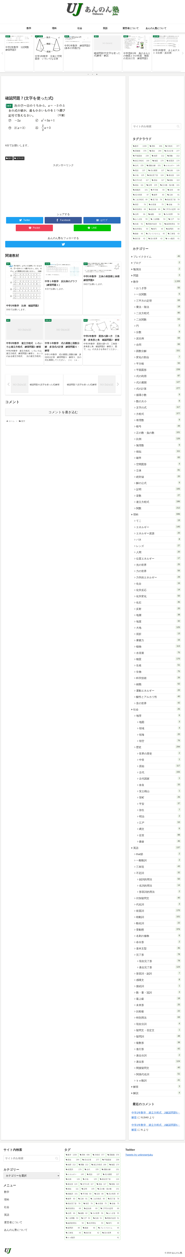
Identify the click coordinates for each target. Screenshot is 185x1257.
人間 (158, 552)
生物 (158, 671)
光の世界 (158, 564)
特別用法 (158, 1017)
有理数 (158, 420)
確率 (158, 457)
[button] (178, 126)
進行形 (158, 1049)
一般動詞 (158, 860)
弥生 (159, 810)
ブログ (156, 262)
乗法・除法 (158, 306)
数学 (10, 158)
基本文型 (158, 948)
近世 (159, 835)
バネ (158, 539)
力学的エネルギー (158, 577)
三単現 (158, 866)
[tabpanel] (19, 52)
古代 (159, 772)
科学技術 (158, 678)
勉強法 (156, 269)
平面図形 (158, 369)
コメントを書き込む (63, 412)
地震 (158, 621)
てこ (158, 520)
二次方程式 (158, 313)
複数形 (158, 1042)
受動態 (158, 929)
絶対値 (158, 476)
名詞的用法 (159, 885)
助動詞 (158, 917)
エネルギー (158, 527)
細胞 (158, 684)
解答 (156, 1086)
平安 (159, 803)
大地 (158, 627)
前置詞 (158, 910)
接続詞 (158, 986)
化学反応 (158, 590)
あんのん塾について (15, 1229)
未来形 (158, 1005)
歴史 (158, 747)
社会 (156, 709)
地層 (158, 615)
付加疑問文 (158, 898)
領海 (159, 734)
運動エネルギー (158, 690)
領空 (159, 740)
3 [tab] (96, 74)
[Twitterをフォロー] (63, 244)
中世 (159, 759)
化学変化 (158, 596)
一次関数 (158, 294)
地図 (159, 722)
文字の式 (20, 158)
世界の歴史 (159, 753)
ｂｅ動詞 (158, 1080)
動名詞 (158, 923)
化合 (158, 583)
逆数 (158, 495)
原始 (159, 766)
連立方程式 (158, 501)
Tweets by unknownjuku (139, 1154)
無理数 (158, 445)
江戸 (159, 822)
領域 (159, 728)
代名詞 (158, 904)
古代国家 (159, 778)
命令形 (158, 942)
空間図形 (158, 464)
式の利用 (158, 376)
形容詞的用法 (159, 891)
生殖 (158, 665)
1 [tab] (88, 74)
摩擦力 (158, 640)
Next (182, 53)
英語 (156, 847)
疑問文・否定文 (158, 1030)
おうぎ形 (158, 288)
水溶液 (158, 652)
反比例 (158, 338)
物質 (158, 659)
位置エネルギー (158, 558)
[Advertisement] (63, 85)
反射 (158, 608)
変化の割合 (158, 357)
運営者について (13, 1222)
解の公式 (158, 483)
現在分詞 (158, 1024)
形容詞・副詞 (158, 973)
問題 (156, 275)
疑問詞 (158, 1036)
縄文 (159, 828)
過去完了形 (159, 967)
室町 (159, 797)
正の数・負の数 (158, 432)
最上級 (158, 998)
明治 (159, 816)
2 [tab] (92, 74)
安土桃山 (159, 791)
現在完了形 (159, 961)
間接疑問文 (158, 1067)
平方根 (158, 363)
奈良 (159, 784)
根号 (158, 426)
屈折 (158, 633)
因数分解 (158, 351)
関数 (158, 508)
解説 (156, 1093)
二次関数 (158, 319)
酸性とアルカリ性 (158, 696)
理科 (156, 514)
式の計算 (158, 388)
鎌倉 (159, 841)
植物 (158, 646)
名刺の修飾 (158, 935)
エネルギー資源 (158, 533)
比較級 (158, 1011)
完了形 (158, 954)
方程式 (158, 413)
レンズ (158, 545)
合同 (158, 344)
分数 (158, 332)
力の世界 (158, 571)
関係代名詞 (158, 1074)
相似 (158, 451)
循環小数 (158, 394)
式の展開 (158, 382)
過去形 (158, 1061)
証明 (158, 489)
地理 (158, 715)
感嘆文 (158, 979)
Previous (2, 53)
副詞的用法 (159, 879)
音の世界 (158, 703)
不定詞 (158, 872)
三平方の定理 (158, 300)
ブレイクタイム (156, 256)
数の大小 (158, 401)
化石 (158, 602)
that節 (158, 854)
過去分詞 (158, 1055)
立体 (158, 470)
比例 (158, 439)
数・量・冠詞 (158, 992)
